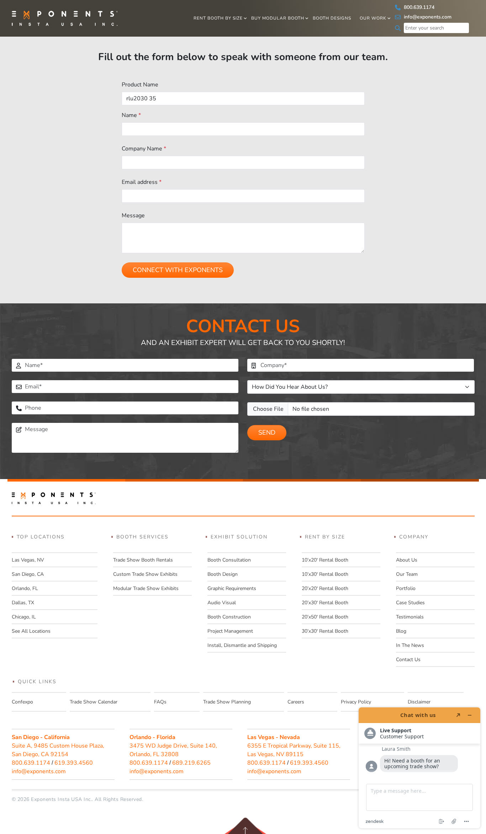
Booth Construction (229, 616)
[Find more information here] (419, 768)
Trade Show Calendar (93, 701)
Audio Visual (221, 602)
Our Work (373, 18)
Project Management (230, 631)
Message (133, 215)
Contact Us (408, 659)
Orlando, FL (25, 588)
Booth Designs (332, 18)
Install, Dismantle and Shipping (242, 645)
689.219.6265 (191, 763)
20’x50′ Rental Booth (325, 616)
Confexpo (22, 701)
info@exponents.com (426, 17)
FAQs (160, 701)
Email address (142, 182)
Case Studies (410, 602)
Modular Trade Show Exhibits (146, 588)
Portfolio (406, 588)
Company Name (144, 149)
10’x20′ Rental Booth (325, 560)
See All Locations (31, 631)
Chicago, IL (24, 616)
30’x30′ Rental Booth (325, 631)
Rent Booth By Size (218, 18)
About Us (406, 560)
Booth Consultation (229, 560)
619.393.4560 (73, 763)
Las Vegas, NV (28, 560)
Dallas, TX (23, 602)
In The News (410, 645)
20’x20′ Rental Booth (325, 588)
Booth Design (222, 574)
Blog (401, 631)
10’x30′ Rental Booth (325, 574)
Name (131, 115)
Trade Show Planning (227, 701)
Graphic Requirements (231, 588)
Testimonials (410, 616)
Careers (295, 701)
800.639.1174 (418, 7)
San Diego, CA (28, 574)
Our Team (407, 574)
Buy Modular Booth (277, 18)
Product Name (140, 85)
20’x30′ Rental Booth (325, 602)
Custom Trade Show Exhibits (145, 574)
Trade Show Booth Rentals (143, 560)
